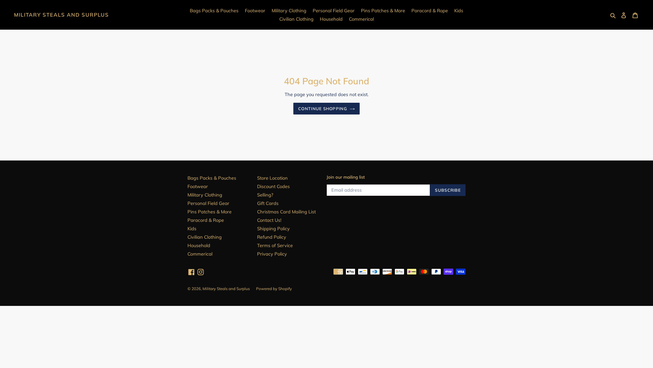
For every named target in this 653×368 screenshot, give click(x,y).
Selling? (265, 195)
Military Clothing (204, 195)
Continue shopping (322, 108)
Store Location (272, 178)
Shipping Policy (273, 229)
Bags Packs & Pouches (211, 178)
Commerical (199, 254)
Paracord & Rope (205, 220)
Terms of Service (275, 245)
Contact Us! (269, 220)
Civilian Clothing (204, 237)
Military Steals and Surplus (61, 15)
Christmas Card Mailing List (286, 212)
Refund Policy (271, 237)
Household (198, 245)
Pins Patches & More (209, 212)
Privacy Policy (272, 254)
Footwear (197, 186)
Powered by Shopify (274, 288)
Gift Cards (268, 203)
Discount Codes (273, 186)
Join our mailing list (345, 177)
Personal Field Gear (208, 203)
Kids (191, 229)
